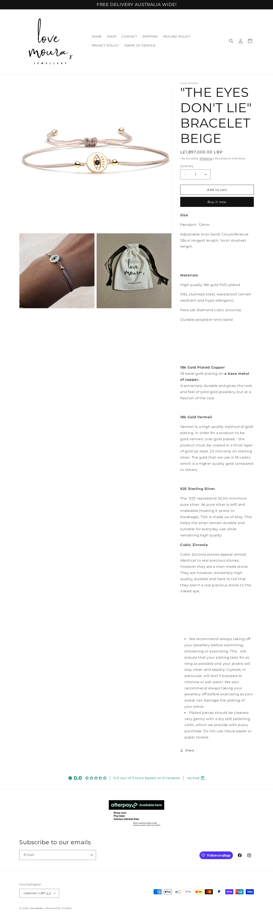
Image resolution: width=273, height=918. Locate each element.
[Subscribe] (91, 855)
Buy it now (217, 202)
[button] (231, 41)
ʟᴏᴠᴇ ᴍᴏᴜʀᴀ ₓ (37, 908)
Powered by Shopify (58, 908)
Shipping (206, 158)
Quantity (186, 166)
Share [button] (189, 750)
